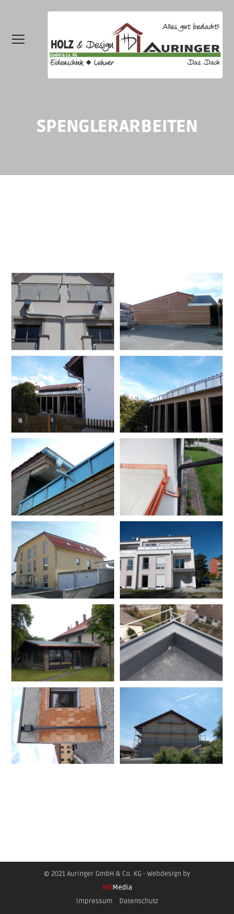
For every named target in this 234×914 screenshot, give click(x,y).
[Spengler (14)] (62, 560)
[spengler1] (171, 643)
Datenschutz (138, 901)
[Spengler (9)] (171, 311)
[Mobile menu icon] (18, 39)
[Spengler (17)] (171, 560)
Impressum (94, 901)
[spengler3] (171, 726)
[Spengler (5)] (62, 311)
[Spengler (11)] (171, 394)
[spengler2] (62, 726)
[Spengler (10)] (62, 394)
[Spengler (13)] (171, 477)
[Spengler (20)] (62, 643)
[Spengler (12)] (62, 477)
